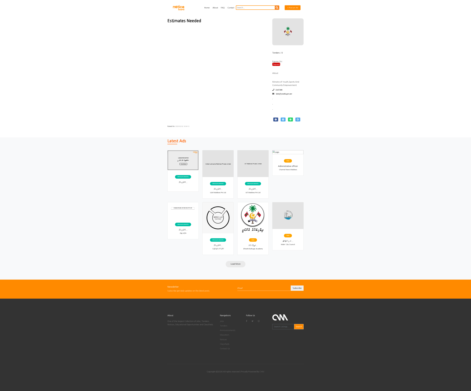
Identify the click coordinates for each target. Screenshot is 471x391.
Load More (236, 264)
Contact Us (225, 349)
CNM (262, 372)
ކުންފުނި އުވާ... (183, 182)
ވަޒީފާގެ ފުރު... (253, 245)
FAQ (223, 8)
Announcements (227, 330)
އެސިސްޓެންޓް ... (288, 241)
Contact (231, 8)
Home (207, 8)
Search (299, 327)
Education (224, 335)
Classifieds (224, 344)
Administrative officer (288, 166)
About (215, 8)
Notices (223, 339)
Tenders (276, 53)
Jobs (222, 321)
